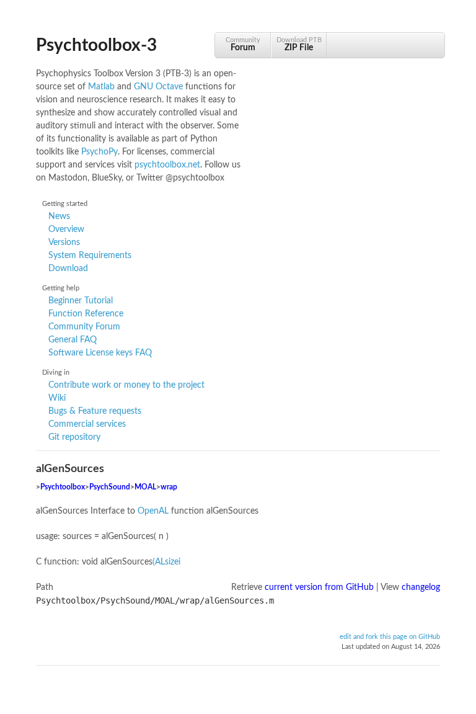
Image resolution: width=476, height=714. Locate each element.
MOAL (145, 487)
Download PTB (299, 44)
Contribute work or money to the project (126, 385)
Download (68, 268)
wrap (169, 487)
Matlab (101, 87)
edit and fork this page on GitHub (390, 637)
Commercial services (87, 424)
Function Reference (85, 314)
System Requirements (89, 255)
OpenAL (153, 511)
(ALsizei (166, 562)
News (59, 216)
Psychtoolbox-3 (96, 45)
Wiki (57, 398)
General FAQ (72, 340)
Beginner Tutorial (80, 301)
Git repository (74, 437)
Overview (66, 229)
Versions (64, 242)
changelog (421, 587)
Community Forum (84, 327)
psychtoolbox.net (167, 165)
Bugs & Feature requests (94, 411)
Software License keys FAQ (100, 353)
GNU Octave (158, 87)
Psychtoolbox (62, 487)
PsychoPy (99, 152)
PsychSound (109, 487)
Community (243, 44)
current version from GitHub (319, 587)
